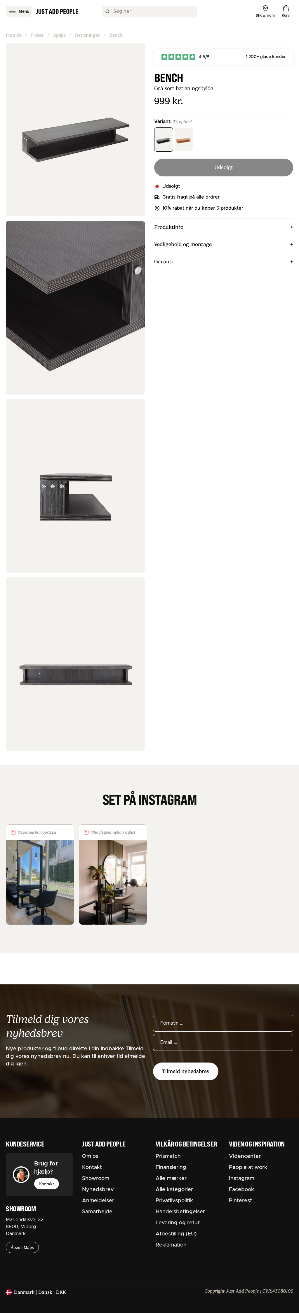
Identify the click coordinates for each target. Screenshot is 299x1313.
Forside (14, 35)
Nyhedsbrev (98, 1189)
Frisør (37, 35)
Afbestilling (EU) (176, 1234)
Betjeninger (87, 35)
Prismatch (168, 1156)
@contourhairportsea (37, 832)
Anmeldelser (98, 1200)
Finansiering (171, 1167)
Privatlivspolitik (174, 1200)
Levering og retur (178, 1223)
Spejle (59, 35)
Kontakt (46, 1183)
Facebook (241, 1189)
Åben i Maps (22, 1247)
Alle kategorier (174, 1189)
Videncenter (245, 1156)
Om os (90, 1156)
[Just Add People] (57, 11)
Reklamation (171, 1245)
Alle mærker (171, 1178)
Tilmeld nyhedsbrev (185, 1071)
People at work (248, 1167)
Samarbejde (97, 1211)
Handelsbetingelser (180, 1211)
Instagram (241, 1178)
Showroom (95, 1178)
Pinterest (240, 1200)
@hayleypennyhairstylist (113, 832)
